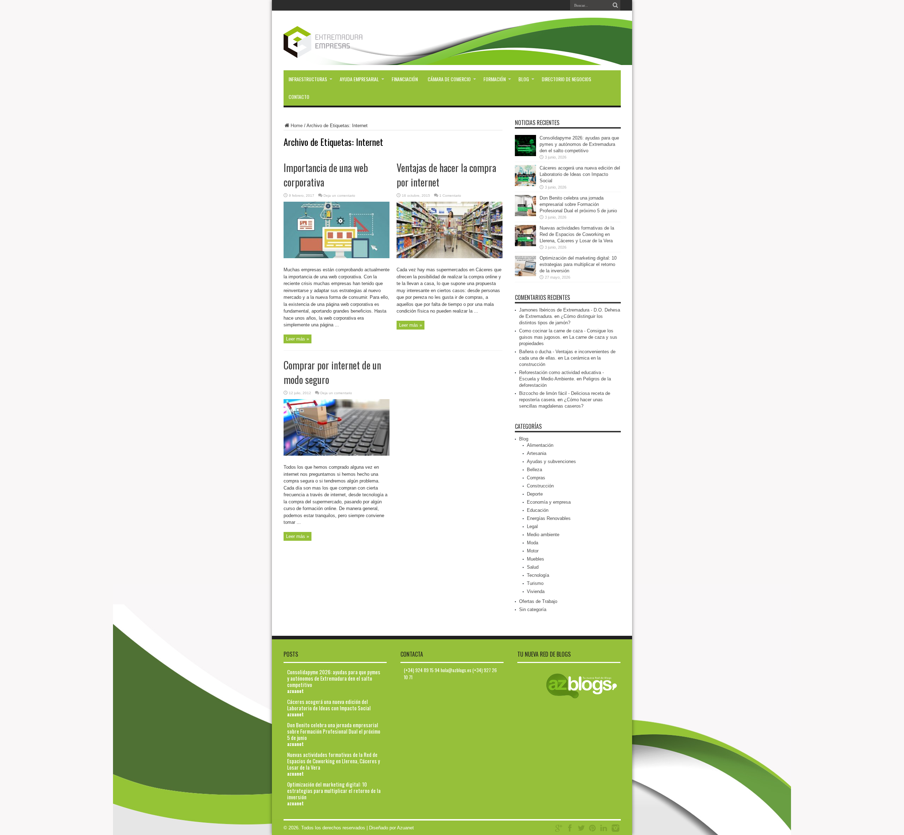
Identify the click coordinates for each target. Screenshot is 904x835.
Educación (537, 510)
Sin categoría (532, 609)
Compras (536, 477)
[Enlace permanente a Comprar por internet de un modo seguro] (336, 454)
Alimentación (540, 445)
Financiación (405, 79)
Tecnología (538, 575)
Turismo (535, 583)
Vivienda (536, 591)
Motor (533, 550)
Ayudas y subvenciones (551, 461)
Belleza (534, 469)
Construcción (540, 485)
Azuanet (405, 827)
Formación (494, 79)
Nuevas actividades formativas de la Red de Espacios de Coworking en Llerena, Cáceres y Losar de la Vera (577, 234)
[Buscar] (615, 5)
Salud (533, 567)
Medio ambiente (543, 534)
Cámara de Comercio (449, 79)
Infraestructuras (308, 79)
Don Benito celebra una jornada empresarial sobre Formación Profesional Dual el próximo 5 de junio (578, 204)
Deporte (535, 494)
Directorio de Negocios (566, 79)
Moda (532, 542)
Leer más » (297, 339)
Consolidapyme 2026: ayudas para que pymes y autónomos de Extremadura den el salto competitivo (579, 144)
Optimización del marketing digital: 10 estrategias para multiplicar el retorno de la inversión (578, 264)
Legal (532, 526)
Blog (523, 79)
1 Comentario (450, 195)
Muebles (535, 559)
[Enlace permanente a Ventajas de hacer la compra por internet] (449, 256)
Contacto (299, 96)
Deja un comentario (339, 195)
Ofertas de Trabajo (538, 601)
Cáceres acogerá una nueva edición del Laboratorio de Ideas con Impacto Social (580, 174)
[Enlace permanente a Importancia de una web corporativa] (336, 256)
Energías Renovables (549, 518)
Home (297, 125)
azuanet (295, 690)
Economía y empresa (549, 502)
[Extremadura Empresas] (342, 52)
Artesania (536, 453)
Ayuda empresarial (359, 79)
